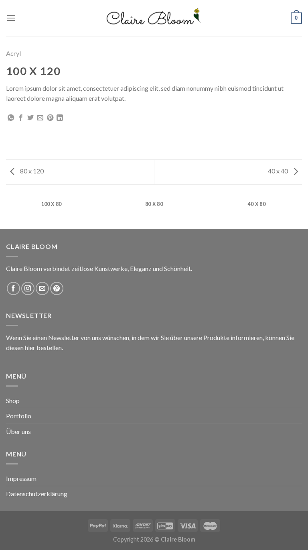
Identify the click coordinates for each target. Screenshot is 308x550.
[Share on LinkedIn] (60, 118)
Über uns (18, 431)
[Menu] (11, 18)
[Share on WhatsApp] (11, 118)
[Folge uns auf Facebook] (13, 288)
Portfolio (18, 416)
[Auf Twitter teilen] (30, 118)
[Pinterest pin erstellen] (50, 118)
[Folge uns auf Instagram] (27, 288)
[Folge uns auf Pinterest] (56, 288)
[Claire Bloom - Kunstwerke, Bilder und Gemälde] (154, 18)
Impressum (21, 478)
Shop (13, 400)
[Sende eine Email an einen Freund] (40, 118)
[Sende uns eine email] (42, 288)
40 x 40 (278, 171)
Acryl (13, 53)
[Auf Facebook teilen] (21, 118)
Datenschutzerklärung (36, 493)
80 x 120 (31, 171)
